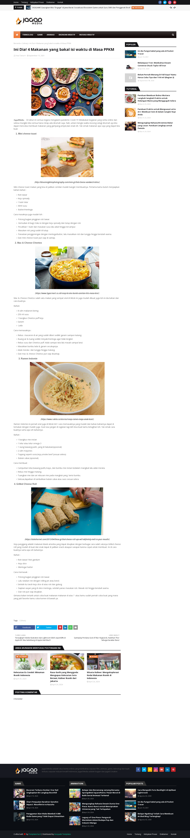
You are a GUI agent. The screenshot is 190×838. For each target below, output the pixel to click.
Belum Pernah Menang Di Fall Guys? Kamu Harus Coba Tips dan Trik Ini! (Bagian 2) (157, 76)
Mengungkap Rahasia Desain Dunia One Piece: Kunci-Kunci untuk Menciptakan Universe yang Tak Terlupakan (100, 806)
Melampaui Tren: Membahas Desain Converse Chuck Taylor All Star (154, 64)
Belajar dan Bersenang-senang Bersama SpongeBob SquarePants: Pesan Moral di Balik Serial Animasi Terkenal (101, 793)
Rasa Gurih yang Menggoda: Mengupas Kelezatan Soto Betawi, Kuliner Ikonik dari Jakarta (64, 676)
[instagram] (170, 2)
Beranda (17, 43)
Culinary (25, 43)
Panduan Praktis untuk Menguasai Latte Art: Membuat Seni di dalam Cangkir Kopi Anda (157, 112)
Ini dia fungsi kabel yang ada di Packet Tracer (156, 52)
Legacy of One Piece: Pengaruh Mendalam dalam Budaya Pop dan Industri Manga (97, 820)
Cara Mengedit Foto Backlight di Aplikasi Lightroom (157, 791)
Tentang (24, 2)
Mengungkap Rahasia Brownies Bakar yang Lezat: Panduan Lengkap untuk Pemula (155, 125)
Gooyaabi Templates (62, 834)
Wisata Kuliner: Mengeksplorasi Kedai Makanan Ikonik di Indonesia (103, 675)
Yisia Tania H (21, 55)
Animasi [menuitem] (51, 34)
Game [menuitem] (40, 34)
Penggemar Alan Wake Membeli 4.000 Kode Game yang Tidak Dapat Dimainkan (45, 815)
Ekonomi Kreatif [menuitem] (67, 34)
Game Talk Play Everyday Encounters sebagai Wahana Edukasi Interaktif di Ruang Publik (69, 7)
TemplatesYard (35, 834)
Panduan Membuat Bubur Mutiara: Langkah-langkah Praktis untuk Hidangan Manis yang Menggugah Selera (157, 98)
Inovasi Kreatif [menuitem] (86, 34)
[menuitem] (17, 34)
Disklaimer (50, 2)
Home (16, 2)
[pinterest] (174, 2)
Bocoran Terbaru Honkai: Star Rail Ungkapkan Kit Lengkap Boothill (42, 791)
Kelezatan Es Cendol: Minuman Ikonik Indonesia (29, 674)
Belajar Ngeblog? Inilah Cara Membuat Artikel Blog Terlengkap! (155, 815)
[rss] (150, 769)
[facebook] (160, 2)
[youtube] (161, 769)
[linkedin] (167, 769)
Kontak (60, 2)
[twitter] (165, 2)
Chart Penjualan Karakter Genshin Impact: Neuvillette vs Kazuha (42, 803)
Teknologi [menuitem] (27, 34)
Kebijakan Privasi (37, 2)
